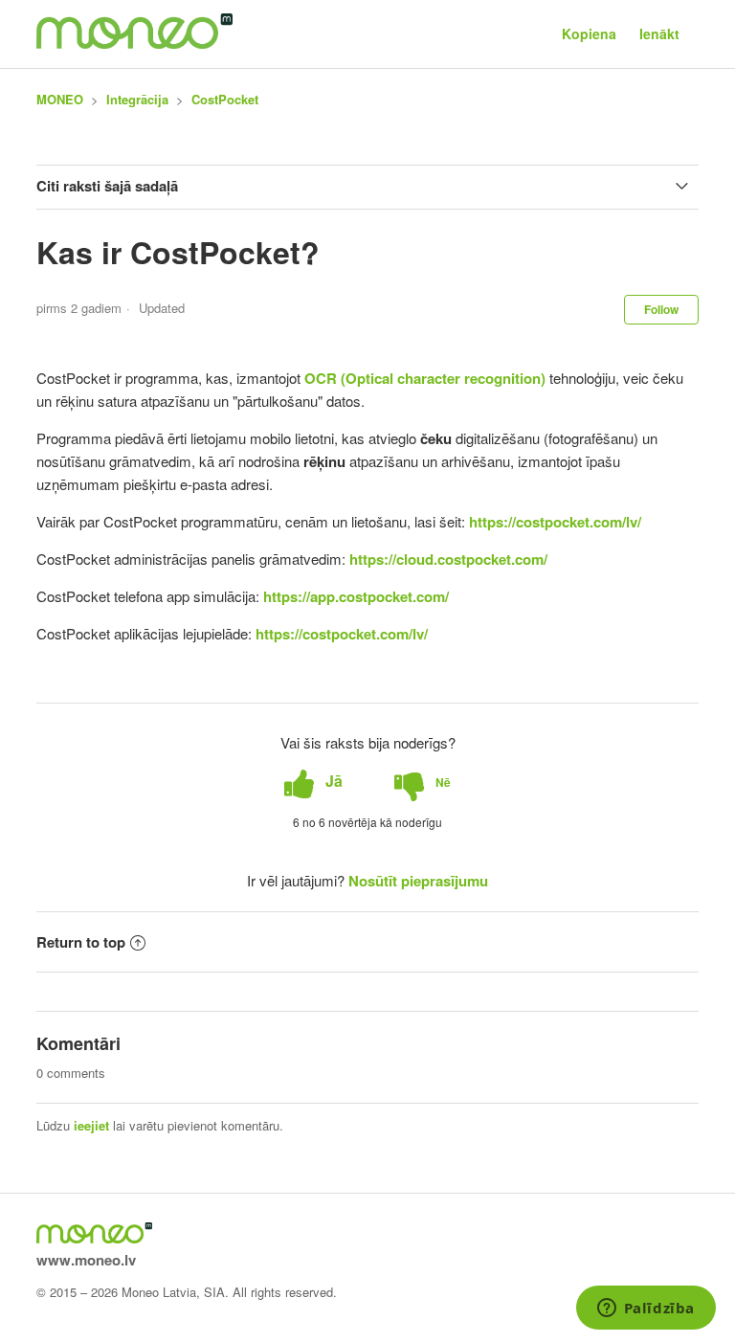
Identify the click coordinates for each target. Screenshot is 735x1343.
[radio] (313, 781)
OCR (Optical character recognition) (425, 378)
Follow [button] (661, 309)
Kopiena (589, 33)
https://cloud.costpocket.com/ (448, 559)
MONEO (59, 99)
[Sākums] (134, 43)
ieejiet (91, 1125)
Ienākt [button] (659, 33)
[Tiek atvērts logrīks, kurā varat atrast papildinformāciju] (645, 1309)
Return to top (80, 941)
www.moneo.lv (86, 1259)
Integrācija (137, 99)
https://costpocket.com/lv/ (555, 521)
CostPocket (224, 99)
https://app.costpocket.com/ (356, 596)
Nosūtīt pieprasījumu (418, 880)
